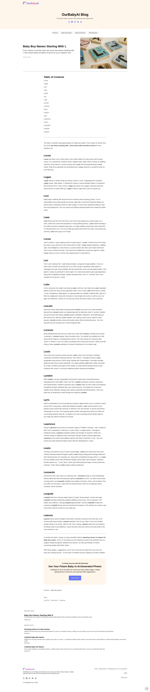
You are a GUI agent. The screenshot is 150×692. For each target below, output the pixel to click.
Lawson (46, 132)
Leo (45, 96)
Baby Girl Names (80, 33)
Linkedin (62, 600)
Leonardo (47, 125)
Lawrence (47, 119)
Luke (45, 100)
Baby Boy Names (67, 33)
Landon (46, 112)
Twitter (46, 600)
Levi (45, 87)
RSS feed (124, 677)
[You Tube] (78, 22)
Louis (45, 109)
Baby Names (103, 669)
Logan (46, 84)
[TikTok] (75, 22)
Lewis (46, 122)
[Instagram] (69, 22)
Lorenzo (46, 106)
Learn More (75, 578)
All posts (55, 33)
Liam (45, 90)
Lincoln (46, 103)
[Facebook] (72, 22)
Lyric (45, 116)
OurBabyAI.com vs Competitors (117, 669)
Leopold (46, 128)
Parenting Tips (93, 33)
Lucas (46, 80)
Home (96, 669)
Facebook (54, 600)
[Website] (81, 22)
